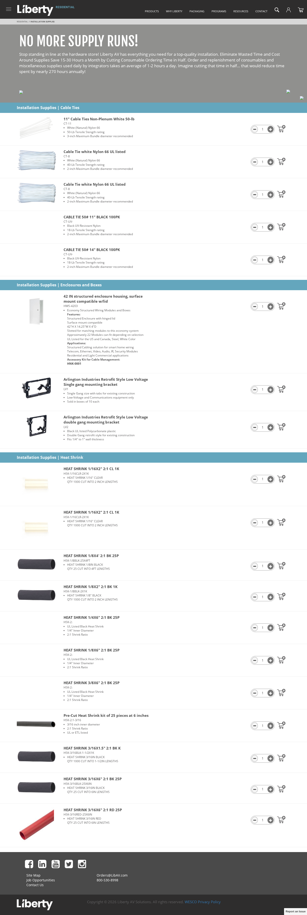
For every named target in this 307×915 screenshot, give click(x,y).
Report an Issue (296, 911)
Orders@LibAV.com (112, 875)
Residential (65, 7)
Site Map (33, 875)
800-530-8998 (107, 880)
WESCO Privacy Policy (203, 901)
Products (152, 11)
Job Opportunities (40, 880)
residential (22, 21)
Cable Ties (69, 107)
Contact (261, 11)
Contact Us (35, 885)
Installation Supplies (36, 107)
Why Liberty (174, 11)
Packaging (196, 11)
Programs (219, 11)
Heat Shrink (71, 457)
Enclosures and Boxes (81, 285)
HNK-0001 (74, 364)
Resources (240, 11)
